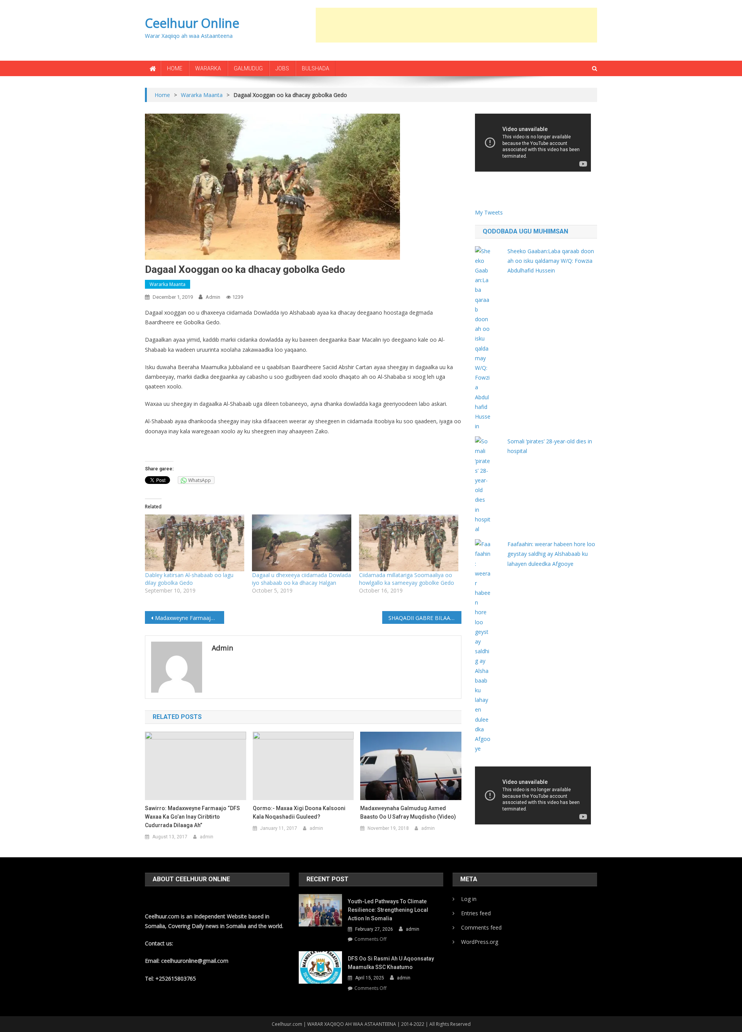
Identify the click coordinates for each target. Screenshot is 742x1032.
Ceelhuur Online (192, 23)
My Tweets (489, 212)
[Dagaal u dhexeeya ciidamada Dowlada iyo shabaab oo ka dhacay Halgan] (301, 542)
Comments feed (481, 927)
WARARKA (208, 68)
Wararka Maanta (168, 284)
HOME (174, 68)
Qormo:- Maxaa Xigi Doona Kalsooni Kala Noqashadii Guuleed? (299, 812)
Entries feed (476, 913)
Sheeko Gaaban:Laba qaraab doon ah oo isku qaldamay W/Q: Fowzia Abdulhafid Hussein (550, 260)
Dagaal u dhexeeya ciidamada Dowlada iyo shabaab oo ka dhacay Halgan (301, 578)
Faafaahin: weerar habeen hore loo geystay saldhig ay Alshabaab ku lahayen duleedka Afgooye (551, 553)
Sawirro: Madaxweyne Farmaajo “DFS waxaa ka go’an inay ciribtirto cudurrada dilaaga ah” (192, 816)
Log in (469, 899)
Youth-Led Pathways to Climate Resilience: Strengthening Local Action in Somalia (388, 909)
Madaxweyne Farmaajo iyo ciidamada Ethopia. (189, 618)
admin (213, 297)
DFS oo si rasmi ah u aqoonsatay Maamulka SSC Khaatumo (391, 962)
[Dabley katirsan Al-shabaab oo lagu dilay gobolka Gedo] (194, 542)
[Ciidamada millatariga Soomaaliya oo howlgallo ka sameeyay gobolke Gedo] (408, 542)
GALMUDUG (248, 68)
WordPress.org (479, 941)
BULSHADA (315, 68)
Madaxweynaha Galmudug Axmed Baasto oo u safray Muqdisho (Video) (408, 812)
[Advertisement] (456, 25)
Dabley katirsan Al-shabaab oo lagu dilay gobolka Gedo (189, 578)
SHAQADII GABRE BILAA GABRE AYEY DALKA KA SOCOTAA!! (424, 618)
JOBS (282, 68)
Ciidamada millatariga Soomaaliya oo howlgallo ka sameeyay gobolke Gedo (406, 578)
